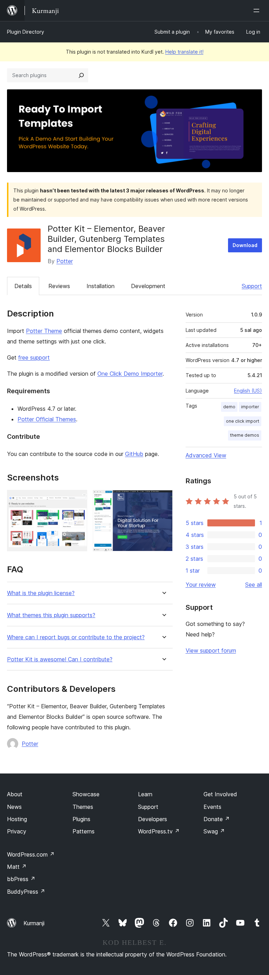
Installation (101, 285)
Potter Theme (44, 330)
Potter (64, 261)
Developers (152, 819)
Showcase (86, 794)
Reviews (59, 285)
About (14, 794)
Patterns (84, 831)
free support (34, 357)
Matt (17, 866)
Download (245, 245)
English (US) (248, 391)
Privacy (16, 831)
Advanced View (206, 455)
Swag (214, 831)
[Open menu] (258, 10)
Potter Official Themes (47, 419)
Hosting (17, 819)
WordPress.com (31, 854)
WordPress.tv (159, 831)
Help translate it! (184, 52)
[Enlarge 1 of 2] (77, 499)
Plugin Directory (25, 32)
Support (252, 285)
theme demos (244, 435)
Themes (83, 806)
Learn (145, 794)
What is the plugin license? (41, 593)
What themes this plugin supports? (51, 615)
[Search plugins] (81, 75)
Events (212, 806)
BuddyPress (26, 891)
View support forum (211, 650)
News (14, 806)
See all (253, 584)
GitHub (134, 453)
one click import (242, 421)
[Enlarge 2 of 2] (163, 499)
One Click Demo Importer (130, 373)
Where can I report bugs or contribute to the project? (76, 637)
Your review (201, 584)
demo (229, 406)
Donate (217, 819)
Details (23, 285)
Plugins (81, 819)
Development (148, 285)
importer (250, 406)
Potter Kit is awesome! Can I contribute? (59, 659)
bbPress (21, 878)
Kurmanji (33, 923)
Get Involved (220, 794)
